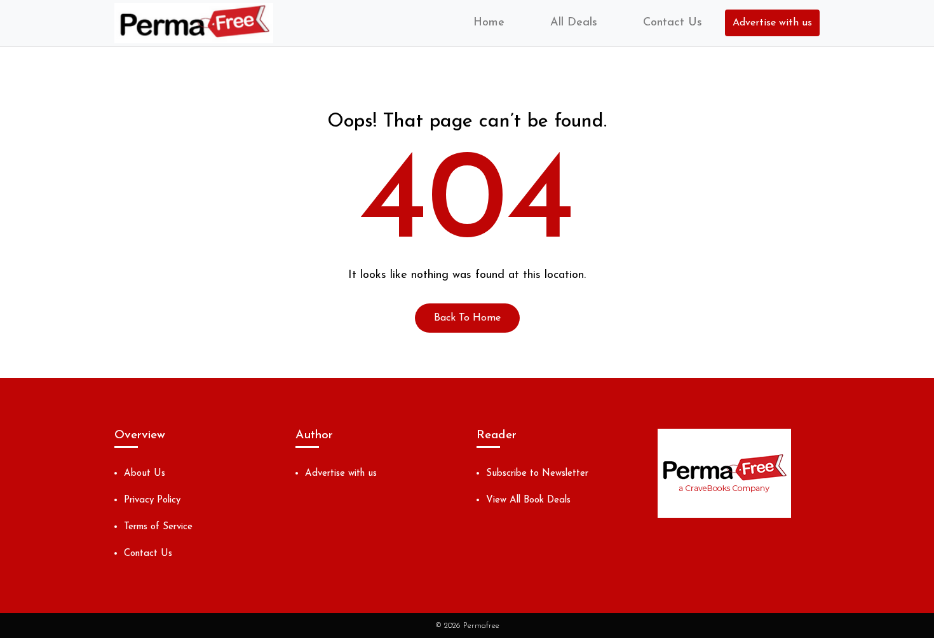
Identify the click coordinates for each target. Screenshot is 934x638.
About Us (144, 473)
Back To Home (467, 318)
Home (488, 23)
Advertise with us (772, 23)
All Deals (573, 23)
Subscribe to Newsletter (537, 473)
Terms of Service (158, 527)
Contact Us (672, 23)
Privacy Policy (152, 500)
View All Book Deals (528, 500)
